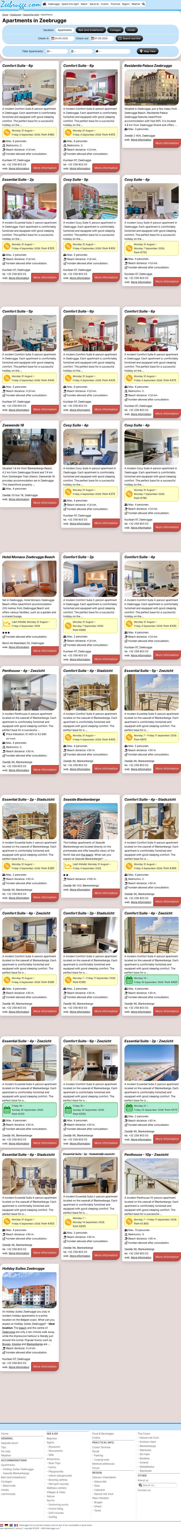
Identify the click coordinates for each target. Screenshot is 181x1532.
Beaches (52, 1438)
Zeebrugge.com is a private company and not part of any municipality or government (55, 1525)
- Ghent (96, 1506)
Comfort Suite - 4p (139, 557)
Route (95, 1451)
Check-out (82, 38)
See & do (94, 4)
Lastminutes (8, 1493)
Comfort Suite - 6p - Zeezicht (87, 1041)
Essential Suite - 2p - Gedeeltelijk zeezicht (89, 1153)
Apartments (65, 29)
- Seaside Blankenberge (15, 1473)
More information (19, 168)
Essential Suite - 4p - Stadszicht (28, 1154)
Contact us (144, 1490)
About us (143, 1480)
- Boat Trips (54, 1463)
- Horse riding (55, 1508)
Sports (51, 1500)
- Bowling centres (57, 1479)
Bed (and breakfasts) (90, 29)
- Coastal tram (100, 1459)
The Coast (144, 1433)
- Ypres (96, 1510)
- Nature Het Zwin (102, 1493)
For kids (5, 1451)
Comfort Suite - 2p (78, 557)
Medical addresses (103, 1463)
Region (125, 4)
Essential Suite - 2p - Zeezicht (148, 1041)
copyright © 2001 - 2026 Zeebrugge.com (41, 1528)
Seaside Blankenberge (81, 799)
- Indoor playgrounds (59, 1475)
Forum (96, 1467)
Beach (84, 4)
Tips (3, 1447)
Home (4, 1433)
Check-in (43, 38)
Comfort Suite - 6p (17, 65)
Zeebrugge (54, 4)
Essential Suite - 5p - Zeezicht (148, 671)
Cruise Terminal (101, 1447)
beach (23, 1327)
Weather (136, 4)
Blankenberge (35, 1344)
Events (105, 4)
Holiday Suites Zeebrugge (23, 1268)
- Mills (50, 1454)
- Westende (144, 1470)
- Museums (53, 1446)
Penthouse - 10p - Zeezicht (146, 1154)
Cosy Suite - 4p (137, 179)
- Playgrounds (55, 1471)
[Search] (143, 4)
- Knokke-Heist (147, 1441)
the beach (87, 854)
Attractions (53, 1459)
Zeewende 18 (13, 425)
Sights (50, 1442)
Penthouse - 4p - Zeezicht (23, 671)
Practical (115, 4)
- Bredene (143, 1458)
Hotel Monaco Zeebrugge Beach (28, 557)
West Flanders (100, 1497)
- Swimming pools (57, 1504)
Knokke (16, 1344)
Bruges (6, 1344)
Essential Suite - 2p (18, 179)
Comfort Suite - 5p (17, 311)
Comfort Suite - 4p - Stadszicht (150, 799)
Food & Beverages (103, 1433)
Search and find (131, 38)
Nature (51, 1496)
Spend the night (70, 4)
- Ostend (143, 1462)
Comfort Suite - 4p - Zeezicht (26, 913)
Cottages (115, 29)
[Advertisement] (90, 296)
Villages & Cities (56, 1492)
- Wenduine (144, 1450)
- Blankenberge (147, 1445)
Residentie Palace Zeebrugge (148, 65)
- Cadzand (98, 1489)
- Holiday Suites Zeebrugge (17, 1469)
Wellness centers (57, 1487)
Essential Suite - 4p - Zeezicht (26, 1041)
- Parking (97, 1455)
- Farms (51, 1467)
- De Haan (144, 1454)
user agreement (7, 1528)
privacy (19, 1528)
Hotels (131, 29)
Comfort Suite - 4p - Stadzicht (88, 671)
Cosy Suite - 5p (75, 179)
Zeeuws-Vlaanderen (104, 1477)
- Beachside (8, 1485)
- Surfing (52, 1516)
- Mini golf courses (58, 1483)
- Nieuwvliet (99, 1481)
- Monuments (55, 1450)
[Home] (44, 4)
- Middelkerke (146, 1466)
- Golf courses (55, 1512)
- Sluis (96, 1485)
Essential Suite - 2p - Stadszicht (28, 799)
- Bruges (97, 1502)
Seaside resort (9, 1442)
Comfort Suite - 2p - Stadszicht (88, 913)
